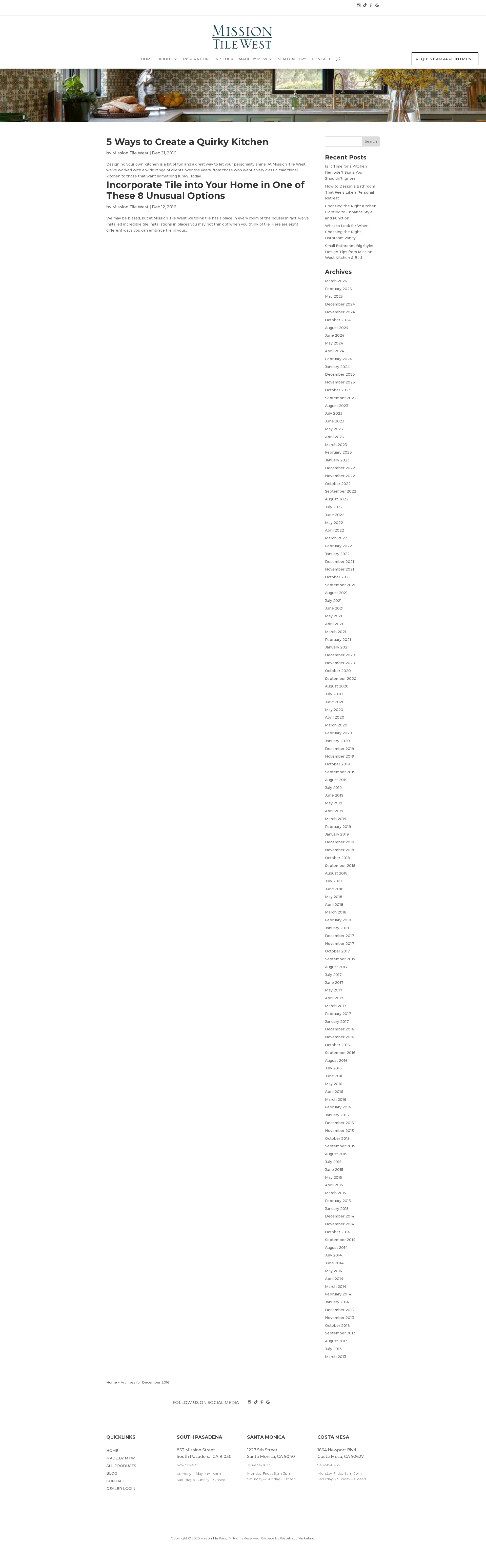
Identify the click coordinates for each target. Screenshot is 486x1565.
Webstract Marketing (297, 1538)
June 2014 (334, 1263)
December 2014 (339, 1216)
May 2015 (333, 1177)
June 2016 (334, 1076)
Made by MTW (253, 59)
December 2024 (340, 304)
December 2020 (340, 655)
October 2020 (338, 670)
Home (147, 59)
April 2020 (334, 717)
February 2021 (338, 639)
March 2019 (335, 819)
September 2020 (340, 678)
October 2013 (337, 1325)
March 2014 (335, 1286)
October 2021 (337, 577)
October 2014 (337, 1232)
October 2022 (338, 483)
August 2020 (337, 686)
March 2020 (336, 725)
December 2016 (339, 1029)
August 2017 (336, 967)
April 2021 (334, 624)
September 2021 (340, 585)
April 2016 (334, 1091)
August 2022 (336, 499)
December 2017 (339, 935)
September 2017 (340, 959)
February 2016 (338, 1107)
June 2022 (334, 515)
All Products (121, 1466)
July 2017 (333, 974)
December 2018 (339, 842)
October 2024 (338, 320)
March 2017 (335, 1006)
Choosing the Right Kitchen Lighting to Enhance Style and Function (350, 212)
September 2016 (340, 1052)
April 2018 (334, 904)
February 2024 (338, 359)
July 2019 (333, 787)
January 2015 (337, 1208)
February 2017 (338, 1013)
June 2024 (334, 335)
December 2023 (340, 374)
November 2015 (339, 1130)
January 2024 (337, 366)
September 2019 (340, 772)
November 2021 (339, 569)
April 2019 (334, 811)
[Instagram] (359, 5)
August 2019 (336, 780)
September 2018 (340, 865)
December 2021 (339, 561)
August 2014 (336, 1247)
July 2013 (333, 1349)
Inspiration (196, 59)
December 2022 (340, 468)
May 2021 (333, 616)
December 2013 (339, 1310)
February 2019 (338, 826)
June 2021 (334, 608)
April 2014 (334, 1278)
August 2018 (336, 873)
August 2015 (336, 1154)
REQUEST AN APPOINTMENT (445, 58)
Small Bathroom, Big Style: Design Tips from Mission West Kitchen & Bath (349, 251)
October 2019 (337, 764)
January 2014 (337, 1302)
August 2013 (336, 1341)
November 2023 (340, 382)
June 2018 (334, 889)
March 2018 (335, 912)
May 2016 (333, 1084)
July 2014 (333, 1255)
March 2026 (336, 281)
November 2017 (339, 943)
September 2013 (340, 1333)
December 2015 (339, 1123)
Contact (321, 59)
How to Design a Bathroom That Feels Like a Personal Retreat (350, 192)
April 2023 (334, 437)
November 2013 (339, 1317)
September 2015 (340, 1146)
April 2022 (334, 530)
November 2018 (339, 850)
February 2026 (338, 289)
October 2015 (337, 1138)
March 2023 (336, 444)
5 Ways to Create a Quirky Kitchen (187, 141)
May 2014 (333, 1271)
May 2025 (334, 296)
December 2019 (339, 748)
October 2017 (337, 951)
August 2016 (336, 1060)
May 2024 (334, 343)
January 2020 (337, 741)
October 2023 (338, 390)
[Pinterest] (372, 5)
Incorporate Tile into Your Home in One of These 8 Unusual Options (205, 190)
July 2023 (333, 413)
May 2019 (333, 803)
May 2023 (334, 429)
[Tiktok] (365, 5)
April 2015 (334, 1185)
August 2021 (336, 593)
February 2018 (338, 920)
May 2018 (333, 897)
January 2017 (337, 1021)
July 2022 (333, 507)
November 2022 (340, 476)
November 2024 (340, 312)
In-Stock (223, 59)
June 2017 (334, 982)
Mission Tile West (130, 153)
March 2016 (335, 1099)
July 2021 (333, 600)
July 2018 (333, 881)
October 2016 (337, 1045)
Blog (111, 1474)
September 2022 (340, 491)
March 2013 (335, 1356)
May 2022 (334, 522)
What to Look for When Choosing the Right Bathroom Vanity (347, 231)
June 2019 (334, 795)
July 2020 (334, 694)
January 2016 (337, 1115)
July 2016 (333, 1068)
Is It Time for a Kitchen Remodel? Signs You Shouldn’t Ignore (346, 172)
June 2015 (334, 1169)
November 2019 (339, 756)
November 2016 (339, 1037)
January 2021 (337, 647)
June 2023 (334, 421)
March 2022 (336, 538)
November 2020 (340, 663)
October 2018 (337, 858)
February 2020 (338, 733)
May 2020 (334, 709)
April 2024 (334, 351)
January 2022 (337, 554)
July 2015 (333, 1162)
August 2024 (336, 328)
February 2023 (338, 452)
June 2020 (335, 702)
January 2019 (337, 834)
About (165, 59)
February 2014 (338, 1294)
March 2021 (335, 631)
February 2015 (338, 1200)
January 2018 (337, 928)
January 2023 (337, 460)
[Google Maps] (377, 5)
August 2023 (336, 405)
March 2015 (335, 1193)
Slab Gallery (292, 59)
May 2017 (333, 990)
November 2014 (339, 1224)
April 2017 (334, 998)
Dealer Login (120, 1489)
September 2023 (340, 398)
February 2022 (338, 546)
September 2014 (340, 1239)
